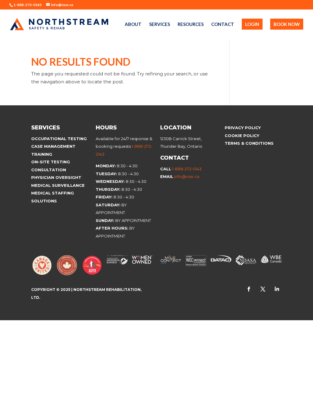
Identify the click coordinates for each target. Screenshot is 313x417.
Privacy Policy (243, 127)
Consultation (48, 169)
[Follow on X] (263, 289)
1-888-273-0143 (187, 168)
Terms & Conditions (249, 143)
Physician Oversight (56, 177)
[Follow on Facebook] (249, 289)
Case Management (53, 146)
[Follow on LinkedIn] (277, 289)
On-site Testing (50, 161)
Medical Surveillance (58, 185)
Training (41, 154)
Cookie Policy (242, 135)
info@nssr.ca (186, 176)
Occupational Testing (59, 138)
